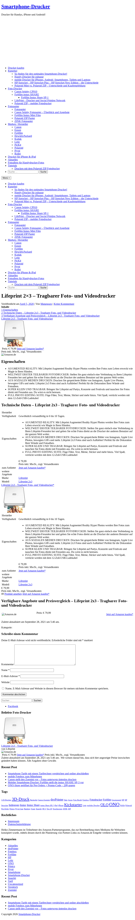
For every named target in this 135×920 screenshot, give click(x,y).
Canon (17, 127)
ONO (114, 804)
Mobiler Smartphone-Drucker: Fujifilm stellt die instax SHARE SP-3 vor (46, 782)
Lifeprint (23, 478)
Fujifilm (18, 133)
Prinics (12, 809)
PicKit (17, 144)
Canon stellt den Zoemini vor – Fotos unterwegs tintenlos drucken (42, 779)
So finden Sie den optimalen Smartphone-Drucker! (40, 73)
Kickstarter (73, 804)
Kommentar (7, 664)
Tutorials (12, 165)
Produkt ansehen (13, 593)
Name (5, 670)
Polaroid (18, 147)
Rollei (17, 153)
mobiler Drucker (93, 805)
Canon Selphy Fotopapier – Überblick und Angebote (41, 112)
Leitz (17, 141)
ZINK (65, 809)
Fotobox (85, 800)
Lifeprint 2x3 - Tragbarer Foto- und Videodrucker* (27, 485)
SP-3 (44, 809)
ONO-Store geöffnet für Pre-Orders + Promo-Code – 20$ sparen (41, 785)
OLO (104, 804)
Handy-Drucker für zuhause (29, 76)
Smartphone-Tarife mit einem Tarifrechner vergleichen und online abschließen (48, 773)
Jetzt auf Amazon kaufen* (30, 348)
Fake (66, 800)
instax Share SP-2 (47, 805)
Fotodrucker (96, 799)
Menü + (6, 178)
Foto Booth (77, 800)
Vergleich (13, 887)
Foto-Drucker (15, 88)
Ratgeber (12, 70)
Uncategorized (15, 884)
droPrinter (57, 799)
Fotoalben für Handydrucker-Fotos (26, 162)
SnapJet (39, 809)
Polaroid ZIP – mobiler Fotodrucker (33, 103)
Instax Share (33, 805)
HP (123, 800)
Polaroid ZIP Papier (24, 118)
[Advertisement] (67, 41)
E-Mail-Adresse (10, 676)
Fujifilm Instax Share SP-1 (35, 97)
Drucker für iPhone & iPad (22, 156)
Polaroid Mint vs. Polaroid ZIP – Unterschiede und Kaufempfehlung (49, 85)
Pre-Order (5, 809)
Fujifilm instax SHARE (26, 94)
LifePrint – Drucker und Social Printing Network (39, 100)
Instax (23, 805)
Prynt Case (19, 809)
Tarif (10, 881)
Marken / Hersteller (18, 124)
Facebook (13, 706)
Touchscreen (57, 809)
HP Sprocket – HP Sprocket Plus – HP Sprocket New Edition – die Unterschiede (56, 82)
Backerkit (33, 800)
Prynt (17, 150)
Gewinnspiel (116, 800)
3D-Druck (20, 799)
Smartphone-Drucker (25, 6)
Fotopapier (13, 106)
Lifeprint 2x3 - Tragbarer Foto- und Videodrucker (27, 318)
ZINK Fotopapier (23, 121)
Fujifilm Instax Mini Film (27, 115)
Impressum (13, 821)
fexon (70, 800)
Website (5, 682)
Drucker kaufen (16, 67)
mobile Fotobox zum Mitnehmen (25, 776)
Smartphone (14, 872)
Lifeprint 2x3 (25, 481)
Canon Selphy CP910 (25, 91)
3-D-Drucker (6, 800)
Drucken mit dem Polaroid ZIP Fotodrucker (37, 168)
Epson (17, 130)
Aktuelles (13, 159)
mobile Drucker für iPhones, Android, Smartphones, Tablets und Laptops (52, 79)
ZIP (69, 809)
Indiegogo (14, 805)
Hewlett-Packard (23, 136)
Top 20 (49, 809)
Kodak (18, 139)
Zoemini (12, 890)
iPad (56, 805)
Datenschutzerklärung (19, 824)
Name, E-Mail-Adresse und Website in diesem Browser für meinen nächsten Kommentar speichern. (57, 688)
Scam (33, 809)
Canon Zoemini (44, 800)
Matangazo (46, 303)
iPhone (61, 805)
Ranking (27, 809)
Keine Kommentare (64, 303)
